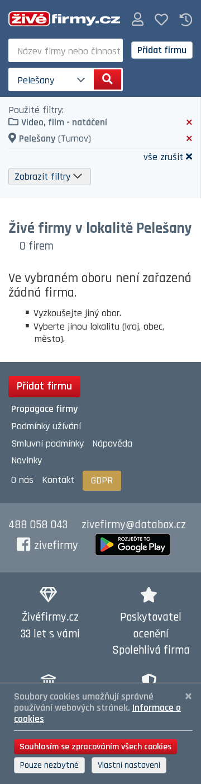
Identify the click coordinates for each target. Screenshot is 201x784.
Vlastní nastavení (129, 765)
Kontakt (58, 479)
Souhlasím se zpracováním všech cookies (95, 747)
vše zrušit (163, 156)
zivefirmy (56, 545)
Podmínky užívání (46, 426)
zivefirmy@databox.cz (134, 525)
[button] (137, 19)
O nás (22, 479)
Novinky (26, 460)
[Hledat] (107, 79)
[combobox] (65, 50)
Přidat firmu (161, 50)
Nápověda (112, 443)
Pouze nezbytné (49, 765)
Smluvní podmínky (47, 443)
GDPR (102, 480)
